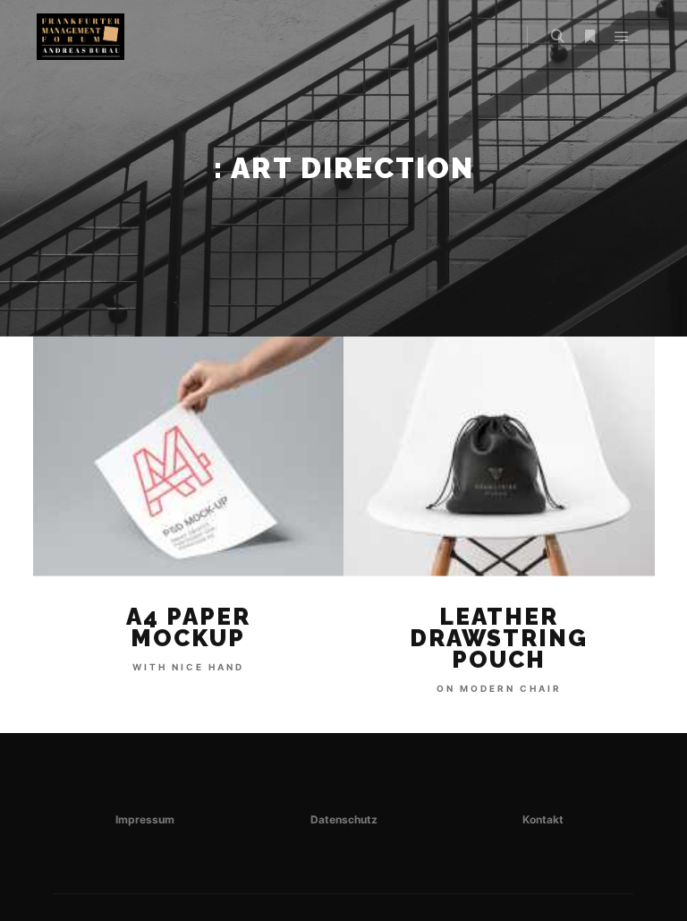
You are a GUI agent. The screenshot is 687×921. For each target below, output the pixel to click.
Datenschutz (343, 819)
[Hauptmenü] (622, 36)
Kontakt (543, 819)
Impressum (144, 819)
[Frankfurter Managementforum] (80, 36)
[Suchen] (557, 36)
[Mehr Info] (589, 36)
